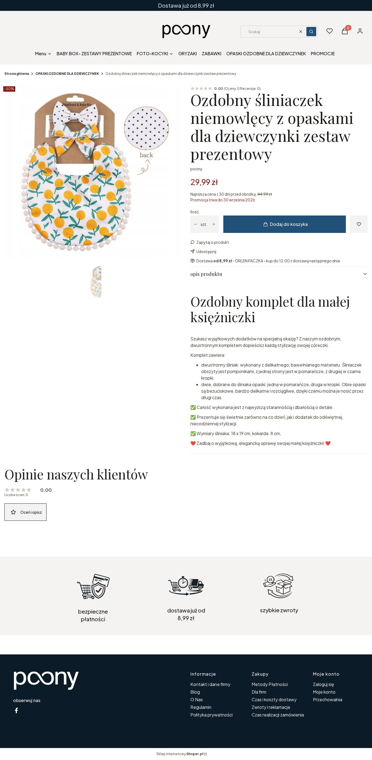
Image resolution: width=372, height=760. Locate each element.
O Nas (196, 699)
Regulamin (200, 707)
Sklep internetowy (179, 754)
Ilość (194, 211)
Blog (195, 692)
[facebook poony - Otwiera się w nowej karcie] (16, 710)
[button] (311, 31)
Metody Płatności (270, 684)
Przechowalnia (327, 699)
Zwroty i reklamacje (271, 707)
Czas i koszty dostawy (274, 699)
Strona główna (16, 74)
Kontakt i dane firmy (210, 684)
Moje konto (324, 692)
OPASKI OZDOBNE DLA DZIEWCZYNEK (67, 74)
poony (196, 168)
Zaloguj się (323, 684)
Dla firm (259, 692)
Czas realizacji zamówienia (278, 715)
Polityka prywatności (211, 715)
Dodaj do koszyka (289, 224)
